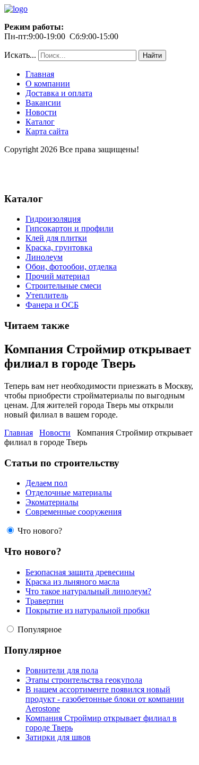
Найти (152, 55)
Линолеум (44, 257)
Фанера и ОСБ (52, 304)
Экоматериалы (52, 502)
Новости (41, 112)
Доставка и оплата (58, 93)
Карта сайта (46, 131)
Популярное (40, 629)
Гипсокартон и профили (69, 228)
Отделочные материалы (68, 492)
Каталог (40, 121)
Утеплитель (46, 295)
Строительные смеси (63, 285)
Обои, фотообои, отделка (71, 266)
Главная (39, 74)
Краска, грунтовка (58, 247)
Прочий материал (57, 276)
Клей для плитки (56, 237)
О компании (47, 83)
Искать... (20, 54)
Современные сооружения (73, 511)
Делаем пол (46, 483)
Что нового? (40, 530)
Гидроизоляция (53, 218)
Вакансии (43, 102)
